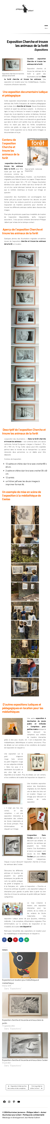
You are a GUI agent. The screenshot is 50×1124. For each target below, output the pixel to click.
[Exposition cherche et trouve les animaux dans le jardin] (25, 1005)
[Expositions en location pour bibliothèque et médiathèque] (25, 965)
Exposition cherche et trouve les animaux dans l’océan (25, 1060)
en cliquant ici (20, 748)
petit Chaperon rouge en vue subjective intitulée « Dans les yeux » (13, 764)
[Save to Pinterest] (15, 939)
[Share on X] (10, 939)
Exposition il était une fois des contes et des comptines (17, 1087)
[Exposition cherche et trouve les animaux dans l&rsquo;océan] (25, 1045)
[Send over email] (26, 939)
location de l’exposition (27, 777)
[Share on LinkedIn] (21, 939)
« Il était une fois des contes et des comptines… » (13, 810)
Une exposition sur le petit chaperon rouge (13, 756)
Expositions (41, 49)
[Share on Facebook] (4, 939)
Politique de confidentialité (33, 1115)
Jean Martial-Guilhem (32, 1117)
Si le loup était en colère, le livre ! (36, 1087)
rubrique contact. (28, 222)
